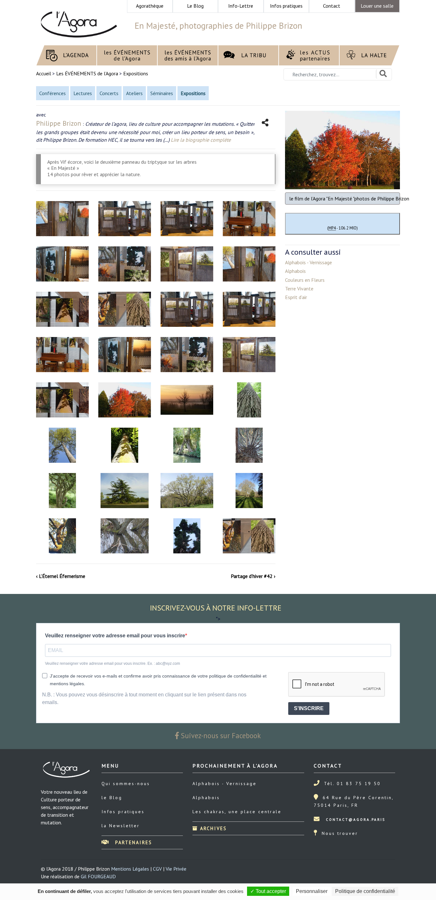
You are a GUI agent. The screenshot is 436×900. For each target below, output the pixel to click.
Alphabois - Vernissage (224, 783)
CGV (157, 869)
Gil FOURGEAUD (98, 876)
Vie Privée (176, 869)
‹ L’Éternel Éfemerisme (60, 576)
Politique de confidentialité (365, 891)
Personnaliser (311, 891)
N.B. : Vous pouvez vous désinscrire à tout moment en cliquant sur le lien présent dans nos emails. (144, 698)
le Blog (111, 797)
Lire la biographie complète (201, 140)
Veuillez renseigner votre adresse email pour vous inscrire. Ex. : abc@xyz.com (112, 663)
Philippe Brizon (58, 123)
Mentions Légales (130, 869)
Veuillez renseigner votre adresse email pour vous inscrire (115, 635)
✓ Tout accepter (268, 891)
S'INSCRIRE (309, 708)
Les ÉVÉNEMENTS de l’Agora (87, 73)
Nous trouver (340, 833)
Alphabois (206, 797)
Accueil (44, 73)
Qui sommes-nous (125, 783)
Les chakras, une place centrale (237, 811)
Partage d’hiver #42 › (253, 576)
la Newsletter (120, 826)
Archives (212, 828)
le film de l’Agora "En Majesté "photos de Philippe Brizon (344, 198)
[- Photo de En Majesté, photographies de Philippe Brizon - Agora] (62, 218)
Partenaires (132, 842)
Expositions (135, 73)
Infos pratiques (123, 811)
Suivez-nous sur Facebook (220, 735)
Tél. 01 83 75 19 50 (352, 783)
